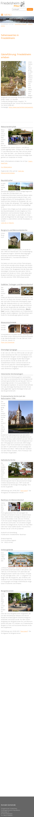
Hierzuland (24, 491)
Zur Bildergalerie (6, 167)
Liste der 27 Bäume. (7, 223)
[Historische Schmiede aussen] (14, 329)
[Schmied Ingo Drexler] (27, 329)
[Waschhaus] (14, 290)
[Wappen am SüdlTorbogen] (27, 291)
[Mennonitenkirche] (27, 236)
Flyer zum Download (7, 342)
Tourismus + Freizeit (21, 24)
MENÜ (8, 14)
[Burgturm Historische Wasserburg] (14, 240)
